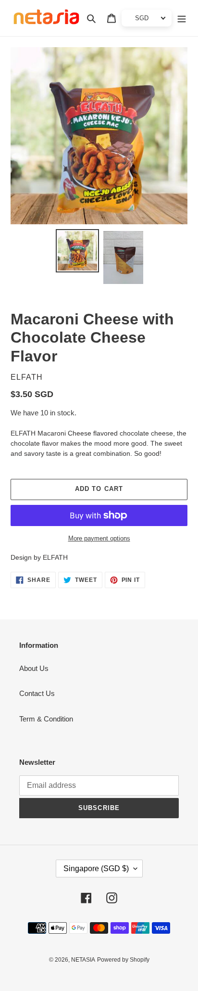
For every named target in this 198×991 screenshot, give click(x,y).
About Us (34, 668)
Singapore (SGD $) (96, 868)
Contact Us (37, 693)
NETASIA (83, 959)
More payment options (99, 538)
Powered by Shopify (123, 959)
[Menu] (182, 18)
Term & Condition (46, 719)
